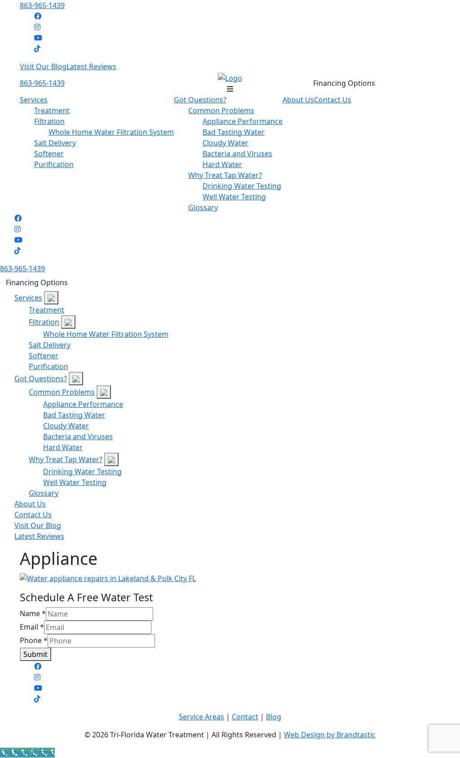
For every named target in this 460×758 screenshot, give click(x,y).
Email (32, 627)
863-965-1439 (42, 5)
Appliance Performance (243, 121)
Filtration (49, 121)
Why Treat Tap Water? (225, 175)
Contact (245, 717)
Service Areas (201, 717)
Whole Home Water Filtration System (111, 132)
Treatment (52, 110)
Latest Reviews (91, 66)
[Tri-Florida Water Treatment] (230, 77)
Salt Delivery (55, 143)
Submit (35, 654)
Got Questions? (200, 100)
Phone (34, 640)
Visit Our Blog (43, 66)
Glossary (203, 207)
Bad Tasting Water (234, 132)
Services (34, 100)
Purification (54, 164)
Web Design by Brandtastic (330, 735)
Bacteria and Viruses (237, 154)
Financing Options (344, 83)
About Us (298, 100)
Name (33, 613)
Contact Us (332, 100)
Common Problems (221, 110)
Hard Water (222, 164)
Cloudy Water (225, 143)
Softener (49, 154)
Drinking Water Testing (242, 186)
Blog (273, 717)
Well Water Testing (234, 197)
